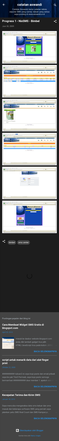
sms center (23, 242)
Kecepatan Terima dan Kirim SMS (21, 395)
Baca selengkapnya (45, 351)
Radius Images (36, 436)
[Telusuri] (55, 5)
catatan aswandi (29, 5)
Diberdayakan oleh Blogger (31, 430)
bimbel (12, 242)
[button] (55, 22)
